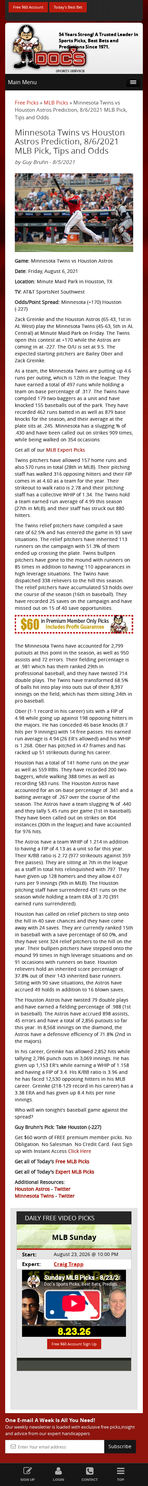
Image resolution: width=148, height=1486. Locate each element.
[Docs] (49, 46)
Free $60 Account (28, 7)
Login (58, 1480)
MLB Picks (56, 102)
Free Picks (27, 102)
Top (120, 1480)
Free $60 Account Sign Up (74, 1343)
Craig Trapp (69, 1264)
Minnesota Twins (34, 1195)
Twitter (62, 1189)
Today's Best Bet (68, 7)
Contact (90, 1480)
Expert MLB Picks (74, 1171)
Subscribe (119, 1446)
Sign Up (27, 1480)
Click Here (79, 1151)
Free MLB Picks (72, 1161)
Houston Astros (32, 1189)
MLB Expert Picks (65, 450)
